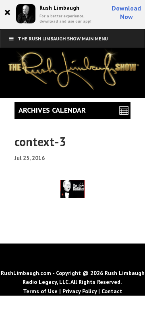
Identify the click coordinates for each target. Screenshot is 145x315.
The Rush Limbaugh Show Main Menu (63, 39)
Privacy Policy (79, 291)
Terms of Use (40, 291)
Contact (112, 291)
